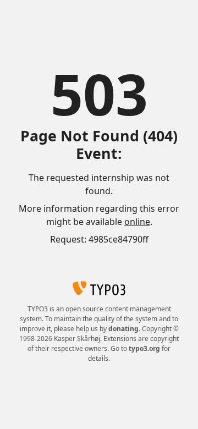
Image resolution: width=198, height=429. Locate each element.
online (137, 222)
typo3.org (144, 348)
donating (123, 328)
